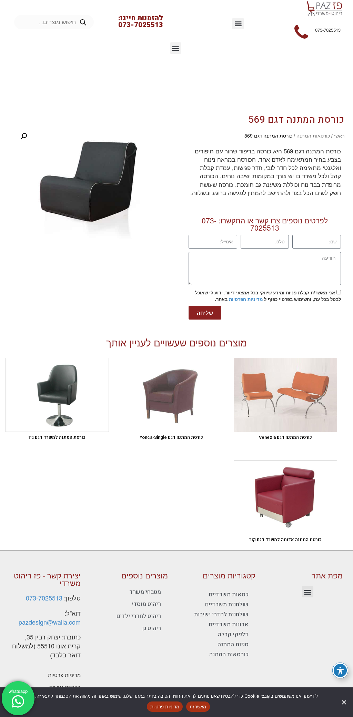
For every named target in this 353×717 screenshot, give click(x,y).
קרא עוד (279, 404)
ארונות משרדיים (229, 624)
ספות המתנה (233, 644)
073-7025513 (44, 597)
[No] (344, 702)
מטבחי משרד (145, 592)
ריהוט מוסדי (146, 604)
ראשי (339, 135)
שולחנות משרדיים (227, 604)
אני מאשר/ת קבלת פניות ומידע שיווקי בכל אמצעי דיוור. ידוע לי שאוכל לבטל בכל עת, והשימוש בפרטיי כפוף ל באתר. (268, 295)
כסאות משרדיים (229, 594)
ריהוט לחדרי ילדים (139, 616)
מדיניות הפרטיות (246, 299)
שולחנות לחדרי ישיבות (221, 614)
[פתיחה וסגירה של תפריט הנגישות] (340, 670)
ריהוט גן (151, 628)
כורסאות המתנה (313, 135)
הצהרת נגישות (65, 686)
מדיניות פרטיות (64, 674)
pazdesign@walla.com (50, 621)
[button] (238, 23)
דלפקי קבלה (233, 634)
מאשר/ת (198, 706)
